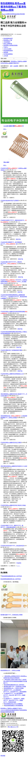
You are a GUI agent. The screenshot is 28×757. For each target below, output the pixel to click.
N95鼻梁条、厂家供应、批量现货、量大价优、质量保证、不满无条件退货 (13, 700)
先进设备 (10, 710)
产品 (19, 239)
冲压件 (3, 63)
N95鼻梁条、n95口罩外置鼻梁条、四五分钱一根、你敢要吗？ (14, 695)
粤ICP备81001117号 (13, 726)
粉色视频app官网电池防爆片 (10, 45)
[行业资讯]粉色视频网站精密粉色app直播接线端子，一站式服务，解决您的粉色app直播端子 (14, 296)
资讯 (17, 239)
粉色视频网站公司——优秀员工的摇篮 (14, 688)
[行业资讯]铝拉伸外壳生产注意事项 (10, 200)
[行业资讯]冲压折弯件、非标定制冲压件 (12, 545)
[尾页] (20, 565)
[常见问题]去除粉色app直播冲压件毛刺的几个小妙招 (14, 466)
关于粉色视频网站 (8, 54)
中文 (2, 14)
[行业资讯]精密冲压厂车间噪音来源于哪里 (11, 350)
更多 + (5, 129)
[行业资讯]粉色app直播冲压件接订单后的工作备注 (13, 505)
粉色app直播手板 (7, 43)
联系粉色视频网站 (5, 711)
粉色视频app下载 (7, 40)
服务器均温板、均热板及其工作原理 (15, 686)
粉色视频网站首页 (8, 38)
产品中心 (5, 47)
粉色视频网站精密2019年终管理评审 (14, 705)
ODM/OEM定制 (7, 48)
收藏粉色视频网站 (11, 14)
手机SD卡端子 (6, 162)
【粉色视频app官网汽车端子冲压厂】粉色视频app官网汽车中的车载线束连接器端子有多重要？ (15, 681)
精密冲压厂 (16, 63)
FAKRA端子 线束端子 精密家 (13, 126)
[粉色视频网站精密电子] (8, 18)
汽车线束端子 (6, 42)
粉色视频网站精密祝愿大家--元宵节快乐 (14, 684)
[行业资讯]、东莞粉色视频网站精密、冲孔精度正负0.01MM (14, 281)
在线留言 (18, 14)
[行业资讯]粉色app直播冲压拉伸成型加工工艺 (12, 373)
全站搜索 (15, 66)
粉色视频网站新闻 (8, 50)
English (4, 14)
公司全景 (5, 55)
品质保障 (5, 52)
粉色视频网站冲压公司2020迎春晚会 (13, 703)
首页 (11, 66)
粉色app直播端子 (9, 63)
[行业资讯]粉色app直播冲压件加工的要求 (11, 442)
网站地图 (22, 14)
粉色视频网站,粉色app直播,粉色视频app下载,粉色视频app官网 (13, 6)
